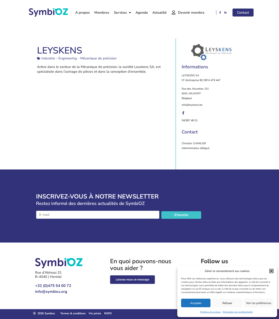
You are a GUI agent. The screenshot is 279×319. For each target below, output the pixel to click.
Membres (101, 12)
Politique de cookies (210, 311)
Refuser (227, 303)
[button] (271, 271)
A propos (82, 12)
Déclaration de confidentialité (238, 311)
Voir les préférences (258, 303)
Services (120, 12)
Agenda (142, 12)
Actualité (159, 12)
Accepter (196, 303)
